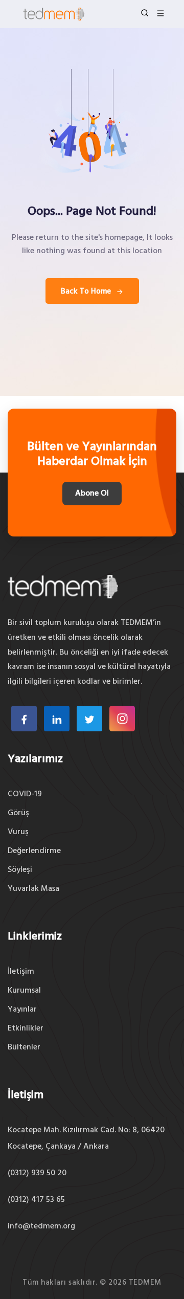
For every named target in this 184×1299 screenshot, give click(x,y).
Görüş (18, 813)
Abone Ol (92, 493)
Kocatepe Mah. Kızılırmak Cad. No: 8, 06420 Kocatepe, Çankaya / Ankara (86, 1138)
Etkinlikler (25, 1028)
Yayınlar (22, 1009)
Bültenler (24, 1047)
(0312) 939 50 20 (37, 1173)
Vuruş (18, 832)
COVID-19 (25, 794)
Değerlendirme (34, 851)
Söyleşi (20, 870)
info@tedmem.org (41, 1226)
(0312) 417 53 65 (36, 1199)
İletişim (21, 971)
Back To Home (86, 291)
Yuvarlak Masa (33, 888)
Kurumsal (24, 990)
